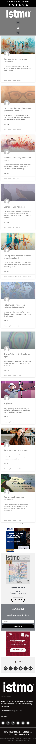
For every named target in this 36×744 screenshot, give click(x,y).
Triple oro (8, 403)
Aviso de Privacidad (7, 738)
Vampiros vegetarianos (14, 207)
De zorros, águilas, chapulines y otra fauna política (17, 109)
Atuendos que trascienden (16, 450)
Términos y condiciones (23, 738)
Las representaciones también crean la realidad (17, 257)
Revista (17, 2)
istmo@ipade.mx (16, 711)
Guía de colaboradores (16, 740)
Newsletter (25, 2)
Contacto (27, 740)
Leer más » (7, 75)
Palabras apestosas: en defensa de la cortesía (14, 306)
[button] (18, 22)
